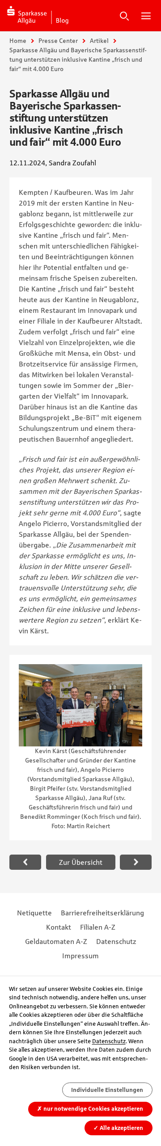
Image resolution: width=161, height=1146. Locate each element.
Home (17, 40)
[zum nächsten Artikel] (136, 862)
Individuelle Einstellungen (107, 1090)
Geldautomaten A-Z (56, 941)
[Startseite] (38, 15)
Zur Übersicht (80, 862)
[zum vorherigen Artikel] (25, 862)
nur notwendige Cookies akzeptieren (90, 1108)
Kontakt (58, 927)
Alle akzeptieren (118, 1128)
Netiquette (34, 913)
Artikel (99, 40)
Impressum (80, 956)
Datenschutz (116, 941)
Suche (124, 15)
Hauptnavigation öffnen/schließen (146, 15)
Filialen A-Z (97, 927)
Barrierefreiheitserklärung (102, 913)
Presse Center (58, 40)
